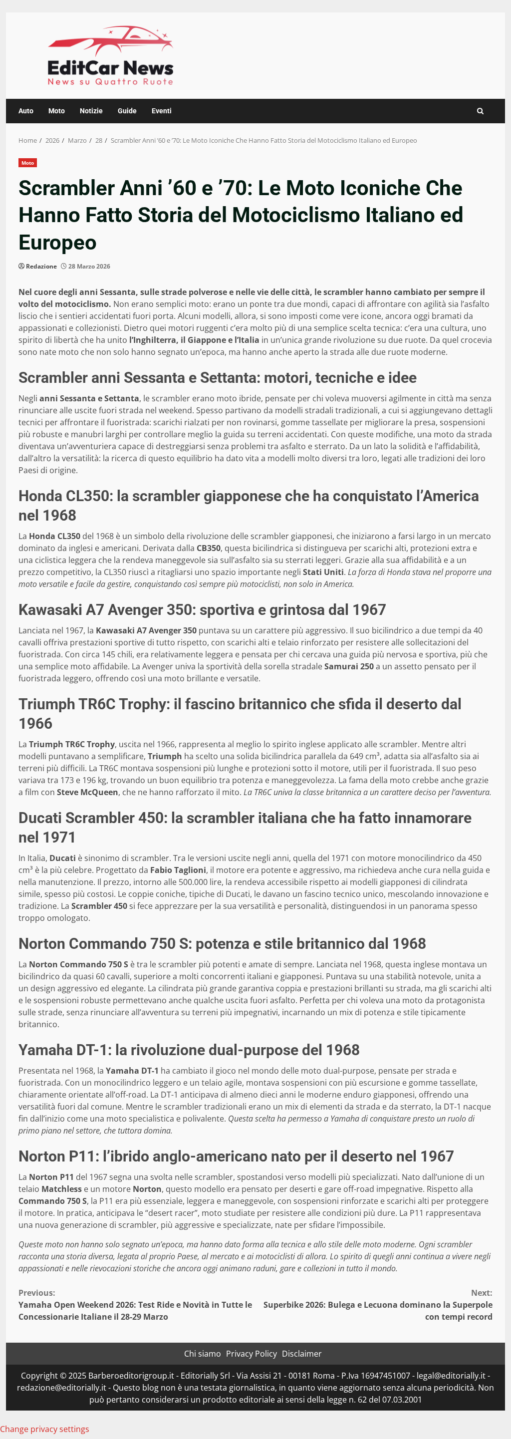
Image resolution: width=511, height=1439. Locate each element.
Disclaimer (302, 1353)
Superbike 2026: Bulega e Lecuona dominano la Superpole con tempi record (378, 1304)
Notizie (91, 111)
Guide (127, 111)
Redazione (41, 266)
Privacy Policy (251, 1353)
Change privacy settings (44, 1429)
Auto (25, 111)
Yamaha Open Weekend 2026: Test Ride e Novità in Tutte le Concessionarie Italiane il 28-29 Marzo (135, 1304)
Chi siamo (202, 1353)
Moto (56, 111)
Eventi (162, 111)
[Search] (480, 111)
